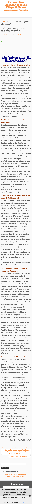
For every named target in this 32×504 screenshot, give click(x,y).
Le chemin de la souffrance (15, 474)
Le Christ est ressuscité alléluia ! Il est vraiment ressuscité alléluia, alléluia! (16, 452)
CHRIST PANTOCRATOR (14, 476)
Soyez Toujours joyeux (20, 456)
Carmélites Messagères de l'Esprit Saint (16, 5)
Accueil (3, 21)
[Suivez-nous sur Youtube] (2, 15)
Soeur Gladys (18, 34)
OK (23, 502)
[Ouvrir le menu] (29, 14)
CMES (11, 21)
